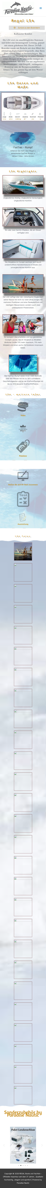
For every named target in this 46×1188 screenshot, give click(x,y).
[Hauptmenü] (41, 8)
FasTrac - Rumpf (23, 147)
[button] (4, 1145)
